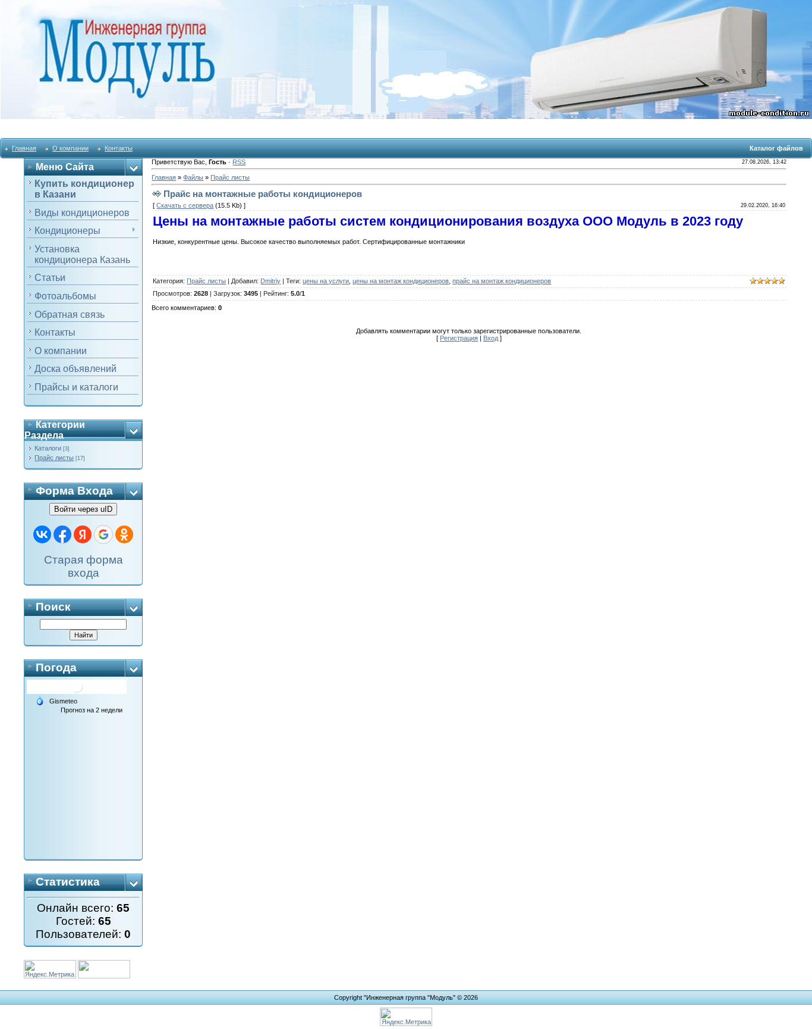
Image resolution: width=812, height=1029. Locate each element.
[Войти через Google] (103, 534)
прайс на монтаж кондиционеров (501, 280)
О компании (70, 148)
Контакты (119, 148)
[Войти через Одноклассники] (124, 534)
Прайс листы (54, 457)
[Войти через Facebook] (62, 534)
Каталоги (47, 448)
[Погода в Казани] (77, 686)
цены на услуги (326, 280)
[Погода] (40, 700)
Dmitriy (270, 280)
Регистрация (459, 338)
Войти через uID (83, 509)
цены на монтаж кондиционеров (401, 280)
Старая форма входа (83, 566)
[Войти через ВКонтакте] (42, 534)
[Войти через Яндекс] (83, 534)
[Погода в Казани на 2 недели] (92, 710)
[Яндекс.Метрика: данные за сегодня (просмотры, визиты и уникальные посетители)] (406, 1017)
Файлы (193, 177)
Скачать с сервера (184, 205)
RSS (239, 161)
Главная (24, 148)
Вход (490, 338)
